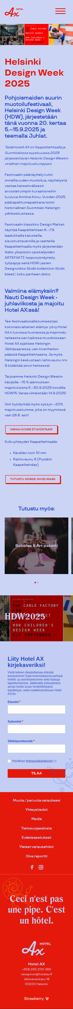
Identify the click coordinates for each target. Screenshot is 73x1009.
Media (36, 819)
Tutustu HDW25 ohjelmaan (32, 479)
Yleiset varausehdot (36, 847)
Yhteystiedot (36, 810)
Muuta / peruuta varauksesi (36, 800)
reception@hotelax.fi (36, 974)
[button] (60, 11)
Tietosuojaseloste (36, 828)
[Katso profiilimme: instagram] (40, 866)
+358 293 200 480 (36, 969)
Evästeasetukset (36, 838)
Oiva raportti (36, 856)
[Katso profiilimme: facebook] (32, 866)
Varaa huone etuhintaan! (31, 429)
